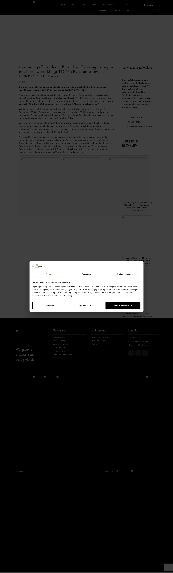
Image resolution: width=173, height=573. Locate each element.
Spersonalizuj (85, 305)
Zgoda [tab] (48, 274)
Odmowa (50, 305)
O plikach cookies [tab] (124, 274)
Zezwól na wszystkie (123, 305)
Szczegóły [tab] (86, 274)
